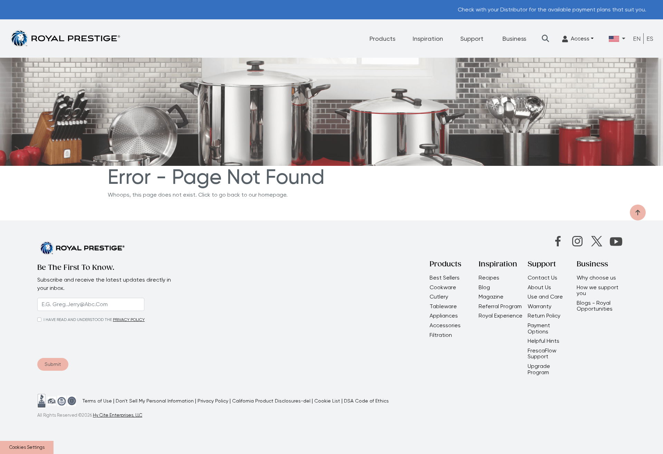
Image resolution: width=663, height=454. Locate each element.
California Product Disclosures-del (271, 401)
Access (580, 38)
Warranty (539, 306)
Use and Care (545, 297)
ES (649, 38)
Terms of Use (97, 401)
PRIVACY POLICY (129, 319)
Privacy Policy (213, 401)
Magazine (492, 297)
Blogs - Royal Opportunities (595, 306)
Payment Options (539, 328)
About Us (539, 287)
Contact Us (542, 278)
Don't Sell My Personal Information (155, 401)
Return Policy (544, 316)
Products (382, 38)
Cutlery (439, 297)
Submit (53, 364)
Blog (484, 287)
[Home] (65, 38)
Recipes (489, 278)
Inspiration (428, 38)
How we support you (597, 290)
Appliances (444, 316)
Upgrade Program (539, 369)
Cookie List (327, 401)
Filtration (441, 335)
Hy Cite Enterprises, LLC (117, 415)
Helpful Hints (543, 341)
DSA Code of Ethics (366, 401)
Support (471, 38)
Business (514, 38)
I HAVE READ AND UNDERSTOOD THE (78, 319)
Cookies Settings (27, 447)
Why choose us (597, 278)
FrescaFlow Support (542, 354)
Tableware (443, 306)
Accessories (445, 325)
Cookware (443, 287)
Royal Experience (500, 316)
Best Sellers (445, 278)
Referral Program (500, 306)
